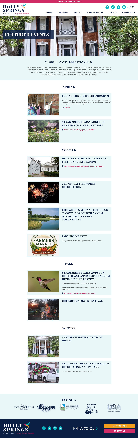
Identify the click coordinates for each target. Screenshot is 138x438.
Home (49, 12)
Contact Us (119, 431)
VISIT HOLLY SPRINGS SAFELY (69, 1)
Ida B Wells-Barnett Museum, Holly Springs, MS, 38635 (83, 166)
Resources (128, 12)
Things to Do (95, 12)
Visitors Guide (120, 426)
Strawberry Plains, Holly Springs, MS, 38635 (79, 130)
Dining (77, 12)
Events (112, 12)
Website (67, 108)
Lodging (63, 12)
